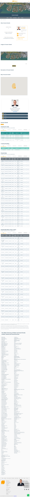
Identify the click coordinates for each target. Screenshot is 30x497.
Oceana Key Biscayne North (4, 397)
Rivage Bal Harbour (3, 353)
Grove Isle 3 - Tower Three (4, 411)
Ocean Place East (15, 384)
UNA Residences (3, 455)
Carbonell (2, 457)
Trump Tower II (15, 436)
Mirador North (15, 400)
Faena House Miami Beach (16, 364)
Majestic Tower (3, 350)
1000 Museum (2, 419)
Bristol (14, 444)
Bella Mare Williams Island (4, 345)
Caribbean (15, 347)
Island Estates (15, 448)
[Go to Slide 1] (14, 66)
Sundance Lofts (15, 387)
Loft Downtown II (3, 423)
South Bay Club (15, 402)
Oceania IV (15, 426)
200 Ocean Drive (15, 371)
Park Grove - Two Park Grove (4, 415)
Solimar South (15, 441)
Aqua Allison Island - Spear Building (17, 344)
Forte (14, 445)
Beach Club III (2, 387)
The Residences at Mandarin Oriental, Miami (5, 458)
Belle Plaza (15, 390)
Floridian (15, 399)
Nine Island (15, 392)
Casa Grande (15, 362)
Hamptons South (3, 339)
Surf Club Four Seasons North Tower (17, 442)
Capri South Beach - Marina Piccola (17, 398)
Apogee (15, 373)
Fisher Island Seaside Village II (4, 369)
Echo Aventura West (3, 338)
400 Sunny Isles (15, 418)
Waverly (15, 403)
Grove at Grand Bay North (4, 409)
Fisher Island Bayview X (3, 378)
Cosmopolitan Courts (16, 375)
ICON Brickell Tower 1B (3, 445)
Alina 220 (2, 359)
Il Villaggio (15, 366)
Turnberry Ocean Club (16, 437)
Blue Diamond (15, 346)
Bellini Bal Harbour (3, 348)
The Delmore (15, 443)
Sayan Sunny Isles (16, 431)
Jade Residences (3, 447)
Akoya (14, 342)
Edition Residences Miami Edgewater (5, 464)
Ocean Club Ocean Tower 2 (4, 403)
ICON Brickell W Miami (3, 446)
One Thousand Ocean (3, 360)
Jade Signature (15, 421)
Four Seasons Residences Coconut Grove (5, 408)
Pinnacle (15, 428)
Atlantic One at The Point (4, 344)
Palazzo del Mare (3, 372)
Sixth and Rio (2, 381)
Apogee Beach (2, 389)
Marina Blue (2, 424)
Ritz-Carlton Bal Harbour (3, 352)
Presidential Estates (16, 451)
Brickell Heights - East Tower (4, 438)
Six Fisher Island (3, 373)
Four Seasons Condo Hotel (4, 443)
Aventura (15, 447)
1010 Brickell (2, 431)
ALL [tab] (3, 129)
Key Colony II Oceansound (4, 395)
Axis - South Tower (3, 435)
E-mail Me (5, 118)
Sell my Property (9, 478)
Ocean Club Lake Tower (3, 400)
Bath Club (15, 345)
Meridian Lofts (15, 381)
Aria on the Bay (2, 461)
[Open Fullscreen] (26, 63)
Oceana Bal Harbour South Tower (4, 351)
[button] (14, 56)
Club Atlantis (15, 339)
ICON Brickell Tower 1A (3, 444)
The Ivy (2, 454)
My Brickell (2, 450)
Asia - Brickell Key (3, 433)
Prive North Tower (3, 342)
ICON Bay (2, 466)
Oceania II (15, 425)
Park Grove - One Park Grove (4, 414)
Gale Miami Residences (3, 422)
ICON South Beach (16, 378)
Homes (22, 478)
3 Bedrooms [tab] (20, 232)
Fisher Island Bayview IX (3, 375)
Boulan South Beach (16, 361)
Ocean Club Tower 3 (3, 406)
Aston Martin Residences (3, 421)
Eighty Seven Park (16, 358)
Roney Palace (15, 368)
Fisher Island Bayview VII (3, 377)
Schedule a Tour (20, 38)
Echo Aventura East (3, 337)
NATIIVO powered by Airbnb (4, 425)
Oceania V (15, 427)
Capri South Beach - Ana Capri (17, 397)
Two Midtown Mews (16, 337)
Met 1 (2, 449)
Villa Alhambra (2, 362)
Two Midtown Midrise (16, 338)
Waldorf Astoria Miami (3, 430)
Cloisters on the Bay (3, 407)
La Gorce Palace (15, 351)
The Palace (2, 355)
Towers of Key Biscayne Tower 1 (4, 398)
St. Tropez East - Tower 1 (16, 416)
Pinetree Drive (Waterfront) (17, 450)
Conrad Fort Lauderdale (3, 383)
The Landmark (2, 341)
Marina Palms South (16, 409)
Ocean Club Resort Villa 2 (4, 404)
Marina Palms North (16, 408)
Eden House (15, 349)
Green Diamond (15, 350)
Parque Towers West (16, 415)
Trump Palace (15, 434)
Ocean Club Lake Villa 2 (3, 401)
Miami (2, 478)
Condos (24, 478)
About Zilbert (16, 478)
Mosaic (14, 367)
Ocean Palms (2, 390)
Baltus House (2, 462)
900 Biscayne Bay (3, 420)
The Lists (27, 478)
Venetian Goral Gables (3, 361)
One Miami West (3, 426)
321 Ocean (15, 372)
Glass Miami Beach (16, 377)
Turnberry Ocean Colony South (17, 438)
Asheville (5, 478)
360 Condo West (15, 406)
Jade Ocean (15, 420)
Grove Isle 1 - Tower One (4, 410)
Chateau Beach (15, 419)
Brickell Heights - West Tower (4, 439)
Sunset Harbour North (16, 393)
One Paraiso (2, 467)
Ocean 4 (15, 423)
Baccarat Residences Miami (4, 436)
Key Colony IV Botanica (3, 396)
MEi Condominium (16, 352)
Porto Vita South (3, 340)
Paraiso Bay (2, 469)
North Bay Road (15, 449)
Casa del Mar (2, 392)
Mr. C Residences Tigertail (4, 413)
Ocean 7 (15, 424)
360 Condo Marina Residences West (17, 405)
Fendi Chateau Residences (16, 440)
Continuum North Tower (16, 374)
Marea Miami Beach (16, 380)
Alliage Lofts (15, 395)
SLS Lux (2, 453)
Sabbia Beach (15, 412)
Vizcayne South (3, 429)
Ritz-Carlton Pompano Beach (17, 411)
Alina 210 (2, 358)
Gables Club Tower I (3, 363)
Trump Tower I (15, 435)
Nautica (15, 353)
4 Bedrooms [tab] (25, 129)
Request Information (21, 37)
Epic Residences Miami (3, 442)
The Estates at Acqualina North (17, 433)
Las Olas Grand (2, 380)
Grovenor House (3, 412)
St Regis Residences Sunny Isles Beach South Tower (19, 432)
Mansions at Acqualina (16, 422)
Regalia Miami (15, 429)
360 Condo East (15, 404)
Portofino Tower (15, 386)
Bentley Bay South (16, 396)
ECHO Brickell (2, 441)
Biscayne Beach (3, 463)
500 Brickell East (3, 432)
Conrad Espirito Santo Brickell (4, 440)
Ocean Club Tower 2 (3, 405)
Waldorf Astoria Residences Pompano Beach (18, 413)
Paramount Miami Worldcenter (4, 427)
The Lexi (15, 407)
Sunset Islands (4, 19)
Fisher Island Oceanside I (3, 365)
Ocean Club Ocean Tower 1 (4, 402)
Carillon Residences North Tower (17, 348)
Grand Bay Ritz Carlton (3, 393)
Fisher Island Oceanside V (4, 367)
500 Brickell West (3, 456)
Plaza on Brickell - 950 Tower (4, 451)
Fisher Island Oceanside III (4, 366)
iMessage (5, 113)
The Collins (15, 354)
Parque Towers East (16, 414)
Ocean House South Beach (16, 383)
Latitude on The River (3, 448)
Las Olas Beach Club (3, 384)
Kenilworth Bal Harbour (3, 349)
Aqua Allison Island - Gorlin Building (17, 343)
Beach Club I (2, 386)
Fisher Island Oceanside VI (4, 368)
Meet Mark (13, 478)
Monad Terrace (15, 401)
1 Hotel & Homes (15, 360)
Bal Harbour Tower (3, 347)
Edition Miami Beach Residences (17, 363)
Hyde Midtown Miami (3, 473)
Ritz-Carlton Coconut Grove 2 (4, 416)
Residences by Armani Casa (17, 430)
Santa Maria (2, 452)
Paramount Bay (3, 470)
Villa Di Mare (15, 355)
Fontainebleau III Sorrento (16, 365)
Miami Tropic (2, 418)
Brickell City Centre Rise (3, 437)
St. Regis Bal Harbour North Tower (4, 354)
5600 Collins (15, 341)
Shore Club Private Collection (17, 369)
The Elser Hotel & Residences (4, 428)
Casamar (15, 410)
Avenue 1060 (2, 434)
